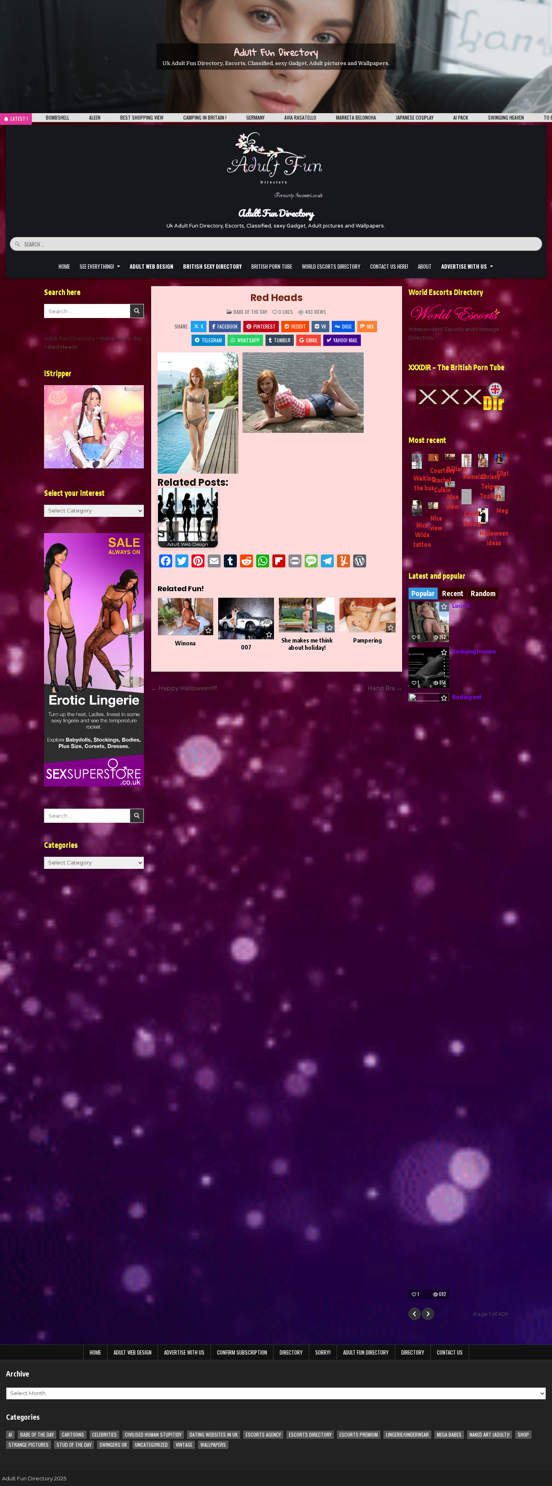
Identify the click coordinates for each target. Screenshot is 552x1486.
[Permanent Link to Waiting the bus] (417, 461)
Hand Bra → (385, 688)
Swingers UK (113, 1444)
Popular (423, 593)
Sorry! (323, 1352)
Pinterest (264, 326)
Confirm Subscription (242, 1352)
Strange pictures (28, 1444)
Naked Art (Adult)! (490, 1434)
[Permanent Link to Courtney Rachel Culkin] (433, 458)
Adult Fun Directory (276, 52)
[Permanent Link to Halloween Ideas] (483, 516)
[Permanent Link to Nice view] (433, 505)
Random (483, 593)
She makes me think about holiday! (307, 644)
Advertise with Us (184, 1352)
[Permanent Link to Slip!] (500, 459)
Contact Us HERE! (389, 266)
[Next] (428, 1314)
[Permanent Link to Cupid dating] (466, 496)
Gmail (312, 340)
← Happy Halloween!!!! (184, 688)
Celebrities (104, 1434)
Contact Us (450, 1352)
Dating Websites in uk (214, 1434)
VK (323, 326)
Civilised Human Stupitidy (153, 1434)
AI (10, 1434)
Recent (453, 593)
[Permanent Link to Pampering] (367, 615)
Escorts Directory (310, 1434)
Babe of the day (250, 311)
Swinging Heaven (474, 651)
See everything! (97, 266)
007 (246, 647)
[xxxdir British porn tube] (458, 396)
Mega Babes (449, 1434)
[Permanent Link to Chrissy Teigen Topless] (483, 460)
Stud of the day (74, 1444)
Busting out (467, 696)
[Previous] (415, 1314)
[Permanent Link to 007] (246, 619)
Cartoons (73, 1434)
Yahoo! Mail (345, 340)
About (425, 266)
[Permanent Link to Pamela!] (466, 460)
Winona (185, 643)
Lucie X (461, 605)
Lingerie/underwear (407, 1434)
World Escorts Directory (331, 266)
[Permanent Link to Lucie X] (429, 622)
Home (64, 266)
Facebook (227, 326)
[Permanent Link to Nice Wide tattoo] (417, 508)
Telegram (212, 340)
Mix (370, 326)
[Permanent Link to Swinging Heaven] (429, 667)
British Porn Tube (271, 266)
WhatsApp (248, 340)
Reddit (298, 326)
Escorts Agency (263, 1434)
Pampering (367, 640)
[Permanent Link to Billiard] (450, 457)
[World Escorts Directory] (458, 312)
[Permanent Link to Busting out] (429, 996)
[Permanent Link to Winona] (185, 616)
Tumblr (282, 340)
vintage (184, 1444)
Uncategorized (151, 1444)
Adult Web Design (133, 1352)
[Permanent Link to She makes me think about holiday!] (307, 615)
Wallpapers (213, 1444)
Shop (523, 1434)
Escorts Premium (358, 1434)
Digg (347, 326)
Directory (291, 1352)
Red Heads (277, 297)
